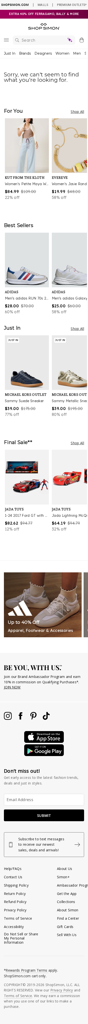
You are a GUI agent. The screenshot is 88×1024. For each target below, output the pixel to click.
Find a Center (68, 918)
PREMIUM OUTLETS (72, 4)
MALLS (43, 4)
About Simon (67, 910)
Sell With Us (67, 934)
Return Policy (15, 893)
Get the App (67, 893)
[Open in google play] (44, 754)
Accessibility (14, 926)
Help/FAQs (13, 868)
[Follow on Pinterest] (34, 718)
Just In (9, 53)
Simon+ (63, 877)
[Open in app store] (44, 741)
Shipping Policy (16, 885)
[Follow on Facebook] (21, 718)
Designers (43, 53)
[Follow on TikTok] (46, 718)
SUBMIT (44, 815)
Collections (66, 901)
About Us (64, 868)
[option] (28, 165)
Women (62, 53)
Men (77, 53)
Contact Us (13, 877)
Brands (25, 53)
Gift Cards (65, 926)
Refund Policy (15, 901)
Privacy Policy (15, 910)
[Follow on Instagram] (8, 718)
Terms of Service (18, 918)
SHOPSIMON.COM (15, 4)
